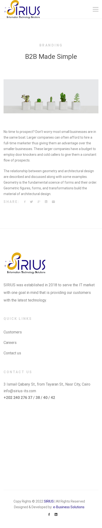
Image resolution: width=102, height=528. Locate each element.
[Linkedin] (46, 202)
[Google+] (39, 202)
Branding (51, 45)
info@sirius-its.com (20, 391)
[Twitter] (31, 202)
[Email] (53, 202)
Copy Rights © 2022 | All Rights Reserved (49, 501)
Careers (10, 342)
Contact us (12, 353)
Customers (13, 332)
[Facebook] (24, 202)
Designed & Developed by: (49, 507)
